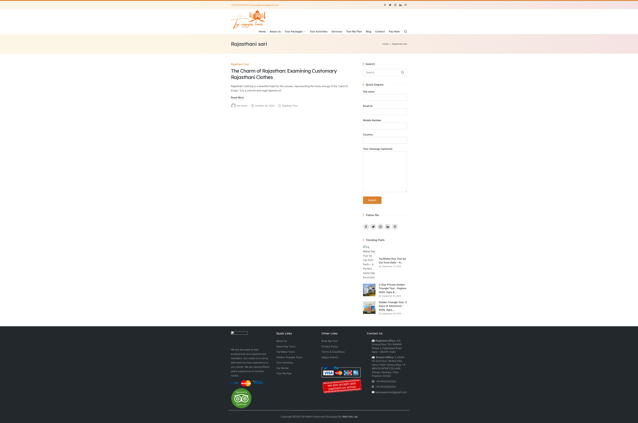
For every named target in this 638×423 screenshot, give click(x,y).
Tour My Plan (284, 373)
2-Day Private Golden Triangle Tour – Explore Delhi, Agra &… (392, 288)
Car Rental (282, 368)
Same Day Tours (286, 346)
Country (368, 134)
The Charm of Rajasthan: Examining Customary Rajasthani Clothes (284, 74)
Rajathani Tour (240, 64)
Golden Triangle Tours (289, 357)
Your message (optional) (377, 148)
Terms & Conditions (333, 351)
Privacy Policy (329, 346)
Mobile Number (372, 120)
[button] (402, 72)
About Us (281, 341)
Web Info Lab (350, 416)
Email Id (367, 106)
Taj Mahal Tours (285, 351)
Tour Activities (284, 362)
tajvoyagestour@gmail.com (264, 5)
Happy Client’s (329, 357)
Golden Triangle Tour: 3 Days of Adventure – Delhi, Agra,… (393, 306)
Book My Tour (329, 341)
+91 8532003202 (240, 5)
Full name (368, 91)
